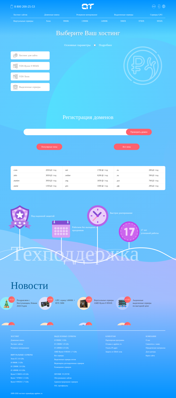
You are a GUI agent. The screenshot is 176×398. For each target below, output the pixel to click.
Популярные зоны (49, 147)
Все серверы (59, 356)
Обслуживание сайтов (63, 378)
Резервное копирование (86, 15)
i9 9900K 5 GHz (17, 363)
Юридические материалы (155, 348)
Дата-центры (151, 352)
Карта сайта (150, 356)
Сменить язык (163, 6)
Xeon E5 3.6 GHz (17, 359)
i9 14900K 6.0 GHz (18, 370)
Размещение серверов (62, 367)
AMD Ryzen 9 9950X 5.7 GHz (65, 352)
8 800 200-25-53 (24, 6)
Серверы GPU (156, 15)
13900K (85, 21)
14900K (104, 21)
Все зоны (127, 147)
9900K (66, 21)
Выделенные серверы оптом (65, 359)
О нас (148, 340)
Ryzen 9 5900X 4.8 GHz (20, 374)
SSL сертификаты (61, 386)
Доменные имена (51, 15)
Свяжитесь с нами (153, 344)
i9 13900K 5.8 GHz (18, 366)
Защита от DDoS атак (114, 352)
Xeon (48, 21)
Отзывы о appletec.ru (113, 344)
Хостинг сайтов (20, 15)
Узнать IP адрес (112, 348)
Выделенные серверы (123, 15)
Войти (158, 6)
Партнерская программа (115, 340)
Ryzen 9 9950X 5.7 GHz (20, 382)
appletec (88, 6)
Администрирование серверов (66, 382)
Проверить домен (154, 6)
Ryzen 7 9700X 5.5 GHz (20, 378)
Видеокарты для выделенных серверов (69, 363)
